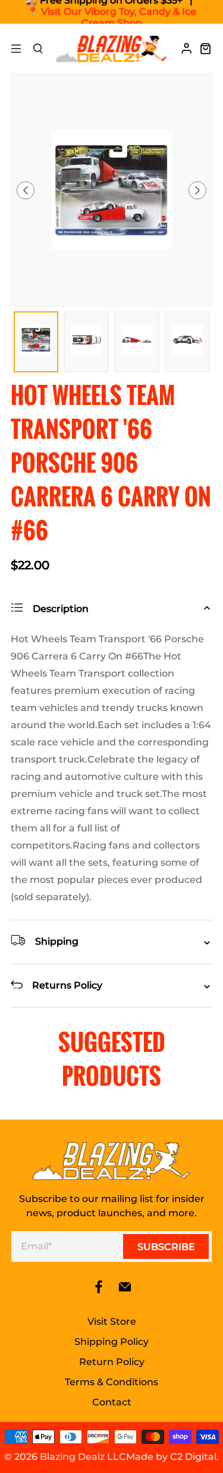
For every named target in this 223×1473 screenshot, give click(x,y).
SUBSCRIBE (166, 1246)
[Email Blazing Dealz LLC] (125, 1290)
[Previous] (25, 190)
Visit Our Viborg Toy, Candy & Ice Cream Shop (118, 17)
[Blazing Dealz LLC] (112, 48)
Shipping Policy (111, 1341)
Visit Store (111, 1321)
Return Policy (112, 1361)
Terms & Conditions (111, 1382)
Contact (111, 1402)
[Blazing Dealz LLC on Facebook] (99, 1290)
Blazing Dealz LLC (83, 1456)
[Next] (197, 190)
